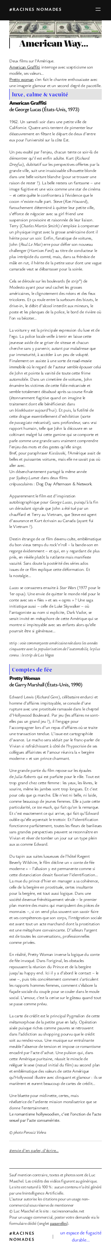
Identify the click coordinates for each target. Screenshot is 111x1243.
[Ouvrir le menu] (98, 9)
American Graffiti (24, 67)
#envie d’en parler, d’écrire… (34, 1150)
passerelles (58, 1223)
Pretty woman (21, 79)
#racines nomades (35, 9)
